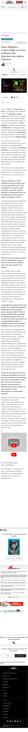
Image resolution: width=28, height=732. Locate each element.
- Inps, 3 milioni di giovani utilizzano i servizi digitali (13, 582)
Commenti (6, 97)
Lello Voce (8, 63)
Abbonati (19, 2)
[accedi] (25, 2)
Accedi (7, 655)
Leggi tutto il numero (14, 558)
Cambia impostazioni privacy (10, 678)
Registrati (20, 655)
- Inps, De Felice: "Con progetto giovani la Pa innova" (13, 580)
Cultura (5, 36)
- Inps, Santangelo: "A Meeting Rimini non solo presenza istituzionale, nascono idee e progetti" (14, 572)
